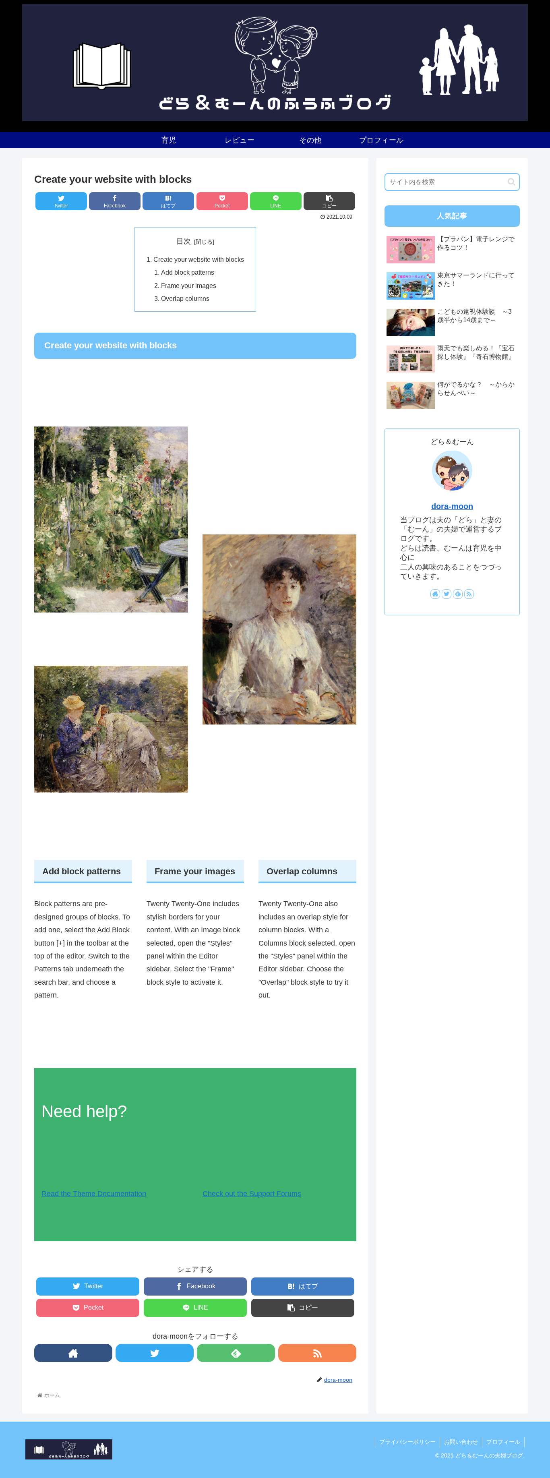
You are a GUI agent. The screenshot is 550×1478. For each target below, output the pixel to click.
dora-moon (452, 505)
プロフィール (503, 1442)
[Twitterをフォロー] (155, 1353)
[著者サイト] (73, 1353)
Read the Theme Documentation (93, 1194)
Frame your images (188, 285)
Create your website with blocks (198, 259)
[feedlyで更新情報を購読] (236, 1353)
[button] (512, 181)
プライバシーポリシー (407, 1442)
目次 (183, 241)
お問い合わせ (461, 1442)
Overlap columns (185, 298)
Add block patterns (187, 272)
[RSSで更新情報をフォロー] (317, 1353)
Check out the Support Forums (252, 1194)
